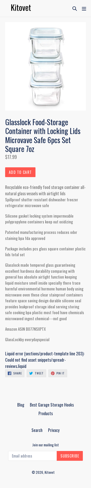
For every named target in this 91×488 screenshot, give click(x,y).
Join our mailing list (45, 445)
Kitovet (50, 472)
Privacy (54, 430)
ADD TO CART (20, 172)
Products (45, 413)
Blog (20, 405)
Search (37, 430)
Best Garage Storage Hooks (52, 405)
